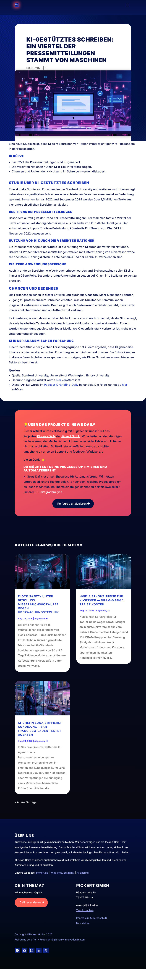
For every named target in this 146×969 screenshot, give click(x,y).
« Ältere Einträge (25, 802)
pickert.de (42, 872)
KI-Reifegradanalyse (48, 492)
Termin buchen (84, 910)
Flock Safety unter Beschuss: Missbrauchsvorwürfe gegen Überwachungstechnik (38, 604)
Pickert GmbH (70, 436)
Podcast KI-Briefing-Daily (61, 384)
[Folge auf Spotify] (17, 950)
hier (58, 380)
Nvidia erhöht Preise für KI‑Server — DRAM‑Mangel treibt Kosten (102, 600)
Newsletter (82, 923)
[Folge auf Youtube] (24, 950)
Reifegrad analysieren (72, 503)
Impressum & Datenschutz (91, 917)
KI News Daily (46, 436)
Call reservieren (30, 902)
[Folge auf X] (46, 950)
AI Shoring (83, 872)
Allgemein (39, 618)
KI (46, 68)
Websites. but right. (62, 872)
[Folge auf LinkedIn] (39, 950)
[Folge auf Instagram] (32, 950)
